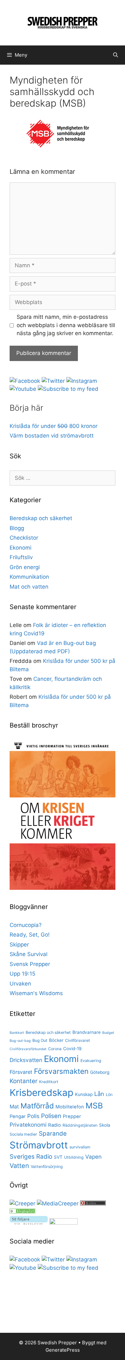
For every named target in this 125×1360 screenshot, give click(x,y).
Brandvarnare (86, 1032)
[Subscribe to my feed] (68, 389)
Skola (104, 1125)
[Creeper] (22, 1203)
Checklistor (24, 538)
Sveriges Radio (31, 1156)
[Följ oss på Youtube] (23, 389)
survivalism (80, 1147)
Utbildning (74, 1157)
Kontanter (24, 1081)
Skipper (19, 944)
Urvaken (20, 983)
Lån (99, 1093)
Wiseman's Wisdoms (36, 993)
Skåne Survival (28, 954)
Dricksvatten (26, 1060)
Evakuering (90, 1060)
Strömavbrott (39, 1145)
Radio (54, 1125)
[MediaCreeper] (58, 1203)
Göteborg (99, 1072)
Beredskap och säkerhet (41, 518)
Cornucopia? (26, 925)
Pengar (18, 1116)
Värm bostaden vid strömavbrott (52, 435)
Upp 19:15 (22, 973)
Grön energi (25, 567)
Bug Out (39, 1040)
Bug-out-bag (20, 1041)
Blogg (17, 528)
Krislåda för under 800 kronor (53, 426)
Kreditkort (48, 1081)
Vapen (93, 1156)
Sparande (53, 1133)
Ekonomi (20, 547)
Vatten (19, 1166)
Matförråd (37, 1105)
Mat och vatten (29, 586)
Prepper (72, 1116)
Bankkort (17, 1033)
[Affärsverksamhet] (22, 1211)
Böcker (56, 1040)
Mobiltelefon (69, 1107)
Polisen (51, 1116)
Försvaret (21, 1072)
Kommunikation (29, 577)
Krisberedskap (41, 1092)
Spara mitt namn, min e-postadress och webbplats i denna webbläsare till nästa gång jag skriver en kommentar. (66, 325)
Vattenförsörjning (47, 1166)
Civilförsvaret (77, 1040)
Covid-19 (72, 1048)
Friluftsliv (21, 557)
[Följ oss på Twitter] (53, 381)
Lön (109, 1094)
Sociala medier (23, 1134)
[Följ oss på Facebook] (25, 381)
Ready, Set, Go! (30, 934)
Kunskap (84, 1094)
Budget (108, 1033)
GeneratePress (63, 1350)
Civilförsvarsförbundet (28, 1049)
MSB (94, 1105)
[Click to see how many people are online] (93, 1203)
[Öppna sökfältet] (115, 55)
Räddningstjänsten (80, 1125)
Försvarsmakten (61, 1071)
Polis (33, 1116)
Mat (14, 1106)
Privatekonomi (28, 1124)
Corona (55, 1048)
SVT (58, 1157)
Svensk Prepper (30, 964)
